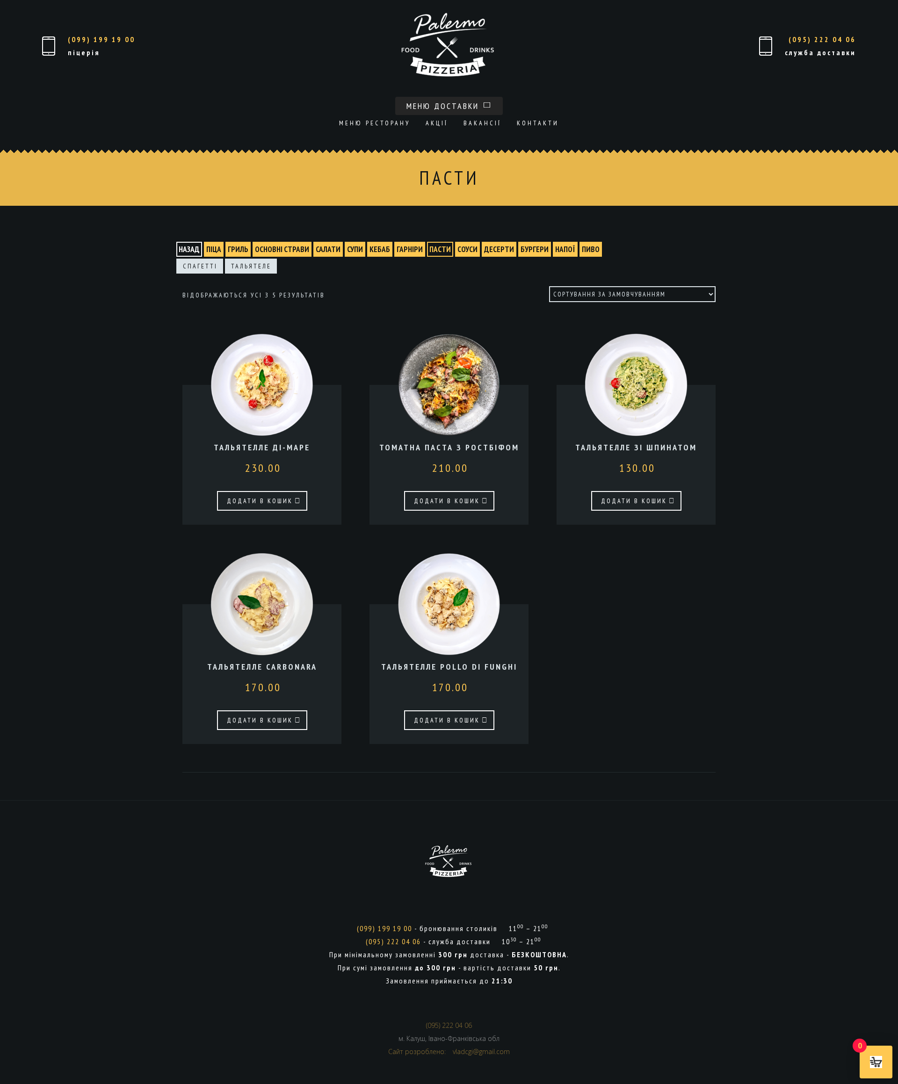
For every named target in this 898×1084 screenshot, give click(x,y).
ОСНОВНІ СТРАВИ (282, 249)
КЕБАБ (379, 249)
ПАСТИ (440, 249)
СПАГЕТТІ (200, 266)
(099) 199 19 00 (101, 39)
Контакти (538, 123)
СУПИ (355, 249)
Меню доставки (444, 106)
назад (189, 249)
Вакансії (482, 123)
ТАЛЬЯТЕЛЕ (251, 266)
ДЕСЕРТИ (499, 249)
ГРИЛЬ (238, 249)
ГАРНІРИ (410, 249)
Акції (437, 123)
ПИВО (591, 249)
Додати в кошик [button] (260, 501)
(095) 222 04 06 (822, 39)
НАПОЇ (565, 249)
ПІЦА (213, 249)
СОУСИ (467, 249)
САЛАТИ (328, 249)
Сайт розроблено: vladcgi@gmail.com (449, 1051)
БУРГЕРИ (535, 249)
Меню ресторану (374, 123)
